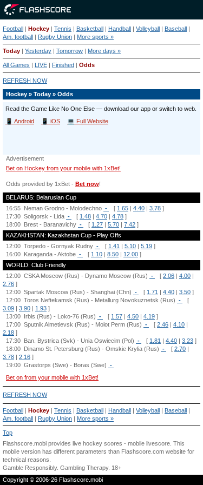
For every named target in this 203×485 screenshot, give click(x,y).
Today (11, 51)
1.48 (85, 216)
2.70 (180, 349)
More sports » (95, 37)
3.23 (187, 340)
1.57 (116, 316)
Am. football (18, 37)
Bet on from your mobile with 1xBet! (52, 377)
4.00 (185, 276)
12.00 (130, 254)
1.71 (152, 292)
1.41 (114, 246)
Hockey (38, 28)
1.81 (155, 340)
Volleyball (148, 28)
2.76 (8, 284)
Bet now (87, 184)
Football (13, 28)
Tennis (62, 28)
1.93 (41, 308)
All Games (16, 65)
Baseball (176, 28)
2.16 (24, 357)
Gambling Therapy (84, 467)
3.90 (24, 308)
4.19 (149, 316)
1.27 (97, 224)
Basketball (89, 28)
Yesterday (38, 51)
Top (7, 432)
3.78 (155, 208)
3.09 (8, 308)
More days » (104, 51)
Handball (119, 28)
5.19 (146, 246)
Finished (63, 65)
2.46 (162, 324)
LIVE (41, 65)
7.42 (129, 224)
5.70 (113, 224)
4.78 (117, 216)
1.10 (96, 254)
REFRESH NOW (25, 80)
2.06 (168, 276)
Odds (87, 65)
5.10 (130, 246)
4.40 (139, 208)
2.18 (8, 332)
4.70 (101, 216)
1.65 (122, 208)
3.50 (185, 292)
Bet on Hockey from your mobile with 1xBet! (63, 168)
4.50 (133, 316)
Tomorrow (69, 51)
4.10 (179, 324)
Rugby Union (55, 37)
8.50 (113, 254)
